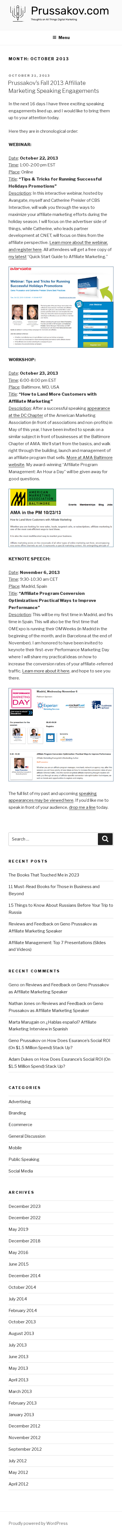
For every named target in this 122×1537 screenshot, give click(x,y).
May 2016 (18, 1252)
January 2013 (21, 1414)
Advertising (20, 1101)
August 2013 (21, 1333)
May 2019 (18, 1229)
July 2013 (18, 1345)
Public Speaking (24, 1159)
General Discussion (27, 1136)
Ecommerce (20, 1124)
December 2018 (25, 1241)
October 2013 (22, 1321)
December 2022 (25, 1217)
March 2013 (20, 1391)
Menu (64, 37)
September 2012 (25, 1449)
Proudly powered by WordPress (38, 1523)
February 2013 (23, 1403)
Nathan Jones (22, 1003)
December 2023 (25, 1206)
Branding (17, 1113)
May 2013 (18, 1368)
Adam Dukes (21, 1059)
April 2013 (18, 1379)
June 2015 (19, 1264)
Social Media (21, 1171)
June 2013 (18, 1356)
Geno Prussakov (25, 1040)
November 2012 (25, 1437)
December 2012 (24, 1426)
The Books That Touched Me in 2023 (44, 875)
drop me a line (82, 807)
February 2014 (23, 1310)
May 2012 (18, 1472)
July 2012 (18, 1460)
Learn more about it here (46, 671)
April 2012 (18, 1484)
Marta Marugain (24, 1022)
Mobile (15, 1147)
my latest (18, 256)
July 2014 (18, 1299)
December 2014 (25, 1275)
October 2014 (22, 1287)
